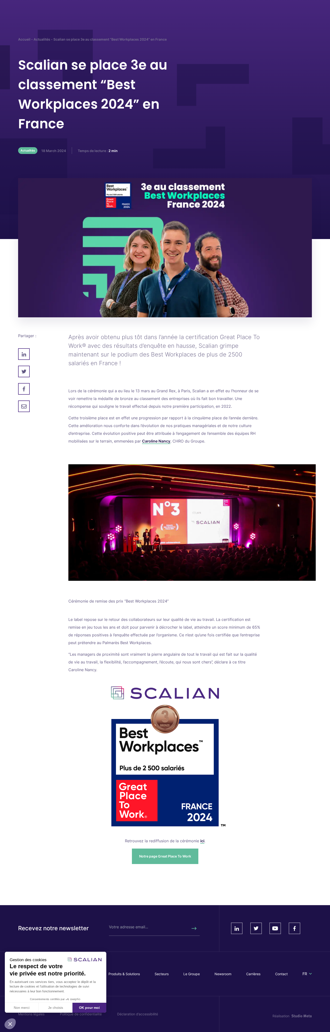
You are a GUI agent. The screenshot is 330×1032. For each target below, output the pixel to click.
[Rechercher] (194, 928)
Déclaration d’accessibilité (137, 1014)
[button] (10, 1024)
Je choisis (55, 1008)
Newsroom (223, 974)
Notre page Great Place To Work (165, 856)
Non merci (21, 1008)
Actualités (42, 39)
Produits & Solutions (124, 974)
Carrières (253, 974)
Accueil (24, 39)
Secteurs (162, 974)
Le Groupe (191, 974)
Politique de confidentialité (81, 1014)
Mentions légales (31, 1014)
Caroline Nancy (156, 441)
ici (202, 840)
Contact (281, 974)
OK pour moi (89, 1008)
